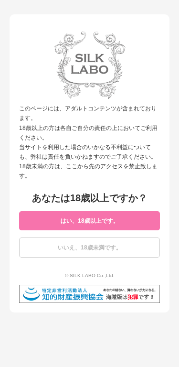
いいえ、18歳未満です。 (90, 247)
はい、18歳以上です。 (90, 220)
